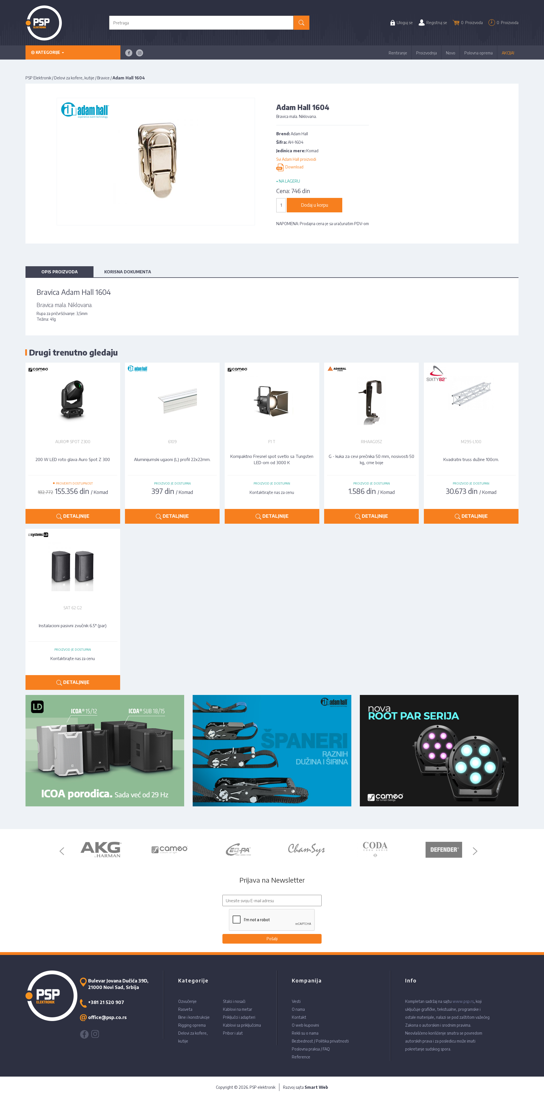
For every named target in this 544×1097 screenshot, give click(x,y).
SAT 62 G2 (72, 607)
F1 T (271, 441)
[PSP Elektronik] (44, 23)
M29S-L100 (471, 441)
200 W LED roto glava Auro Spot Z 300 (72, 459)
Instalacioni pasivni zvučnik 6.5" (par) (73, 625)
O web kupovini (305, 1025)
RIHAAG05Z (371, 441)
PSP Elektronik (38, 77)
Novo (450, 52)
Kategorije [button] (48, 52)
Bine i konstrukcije (194, 1017)
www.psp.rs (463, 1001)
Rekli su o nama (305, 1033)
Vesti (296, 1001)
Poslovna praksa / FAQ (311, 1049)
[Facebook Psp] (128, 52)
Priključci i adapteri (239, 1017)
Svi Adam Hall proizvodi (296, 159)
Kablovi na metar (237, 1009)
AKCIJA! (508, 52)
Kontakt (299, 1017)
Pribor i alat (233, 1033)
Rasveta (185, 1009)
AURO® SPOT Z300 (72, 441)
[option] (101, 850)
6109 (172, 441)
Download (293, 167)
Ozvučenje (187, 1001)
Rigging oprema (192, 1025)
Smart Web (316, 1087)
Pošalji (272, 938)
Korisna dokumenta (127, 271)
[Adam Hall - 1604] (155, 161)
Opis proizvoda (59, 271)
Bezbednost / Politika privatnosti (320, 1041)
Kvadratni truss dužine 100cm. (471, 459)
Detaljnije (75, 516)
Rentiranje (398, 52)
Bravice (103, 77)
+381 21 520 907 (106, 1002)
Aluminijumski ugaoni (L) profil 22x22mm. (172, 459)
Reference (301, 1056)
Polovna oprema (478, 52)
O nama (298, 1009)
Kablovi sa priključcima (242, 1025)
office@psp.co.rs (107, 1017)
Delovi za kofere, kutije (74, 77)
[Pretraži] (302, 23)
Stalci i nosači (234, 1001)
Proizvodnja (426, 52)
